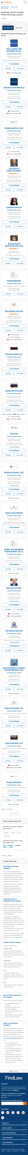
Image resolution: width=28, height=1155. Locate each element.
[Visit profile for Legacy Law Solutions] (14, 507)
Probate (6, 832)
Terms (3, 1151)
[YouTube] (7, 1112)
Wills (19, 832)
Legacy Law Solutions (14, 512)
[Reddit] (23, 1112)
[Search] (25, 2)
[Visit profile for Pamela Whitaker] (14, 275)
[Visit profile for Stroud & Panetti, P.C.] (14, 348)
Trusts (13, 832)
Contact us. (16, 1090)
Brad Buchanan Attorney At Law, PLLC (14, 244)
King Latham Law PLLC (14, 311)
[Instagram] (18, 1112)
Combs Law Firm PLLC (14, 390)
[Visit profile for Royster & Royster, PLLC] (14, 466)
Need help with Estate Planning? (10, 867)
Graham (11, 847)
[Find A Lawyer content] (25, 1128)
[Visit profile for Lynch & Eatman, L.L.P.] (14, 737)
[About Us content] (25, 1123)
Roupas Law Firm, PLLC (14, 128)
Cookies (23, 1151)
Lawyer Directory (5, 6)
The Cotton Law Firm (14, 630)
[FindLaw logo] (9, 2)
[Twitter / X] (12, 1112)
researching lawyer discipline (13, 1038)
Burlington (18, 845)
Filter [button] (4, 18)
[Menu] (2, 2)
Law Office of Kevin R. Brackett (14, 169)
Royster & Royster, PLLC (14, 472)
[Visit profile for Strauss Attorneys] (14, 776)
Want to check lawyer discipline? (10, 1024)
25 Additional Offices (14, 447)
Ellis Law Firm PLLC (14, 588)
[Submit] (25, 1103)
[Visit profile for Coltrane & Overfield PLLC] (14, 81)
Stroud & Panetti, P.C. (14, 354)
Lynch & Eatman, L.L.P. (14, 743)
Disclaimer (15, 1151)
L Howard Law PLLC (14, 207)
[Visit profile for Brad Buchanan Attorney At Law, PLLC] (14, 238)
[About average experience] (20, 73)
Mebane (5, 847)
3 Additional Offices (14, 642)
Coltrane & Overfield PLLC (14, 87)
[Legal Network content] (25, 1142)
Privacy (9, 1151)
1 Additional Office (14, 485)
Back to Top (15, 1071)
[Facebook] (2, 1112)
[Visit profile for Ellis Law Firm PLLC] (14, 582)
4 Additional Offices (14, 601)
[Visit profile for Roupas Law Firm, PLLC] (14, 122)
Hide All (9, 855)
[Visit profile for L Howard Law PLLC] (14, 201)
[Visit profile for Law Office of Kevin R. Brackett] (14, 163)
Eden (4, 845)
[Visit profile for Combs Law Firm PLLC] (14, 385)
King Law (14, 433)
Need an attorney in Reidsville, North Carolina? (12, 900)
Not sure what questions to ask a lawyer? (12, 996)
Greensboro (10, 845)
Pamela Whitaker (14, 280)
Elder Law (6, 836)
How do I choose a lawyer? (12, 942)
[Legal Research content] (25, 1137)
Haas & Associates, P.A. (14, 708)
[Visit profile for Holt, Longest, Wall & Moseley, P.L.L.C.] (14, 43)
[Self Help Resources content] (25, 1132)
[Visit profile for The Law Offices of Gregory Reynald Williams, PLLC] (14, 662)
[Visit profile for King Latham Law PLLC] (14, 305)
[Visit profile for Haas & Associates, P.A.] (14, 702)
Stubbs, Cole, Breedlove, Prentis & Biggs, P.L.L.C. (14, 550)
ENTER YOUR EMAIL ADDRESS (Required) (11, 1100)
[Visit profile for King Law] (14, 428)
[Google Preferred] (2, 1117)
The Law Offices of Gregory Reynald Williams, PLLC (14, 669)
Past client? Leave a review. (14, 53)
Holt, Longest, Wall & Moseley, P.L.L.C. (14, 50)
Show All (3, 855)
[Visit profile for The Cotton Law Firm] (14, 625)
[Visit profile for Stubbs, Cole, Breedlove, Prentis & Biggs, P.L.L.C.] (14, 543)
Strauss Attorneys (14, 782)
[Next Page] (17, 813)
